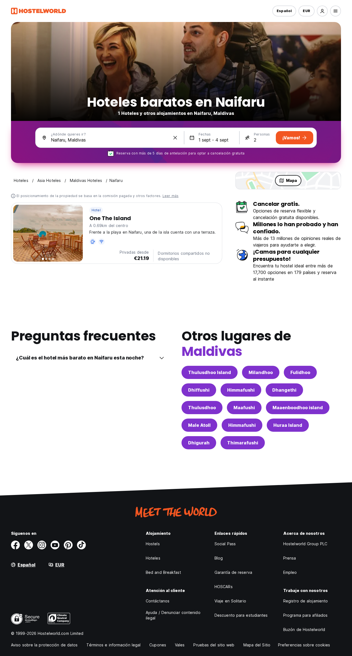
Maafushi (244, 407)
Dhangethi (284, 390)
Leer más (171, 196)
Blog (219, 558)
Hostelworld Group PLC (305, 543)
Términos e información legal (113, 645)
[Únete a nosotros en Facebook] (15, 545)
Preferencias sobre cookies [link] (304, 645)
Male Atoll (199, 425)
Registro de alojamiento (305, 601)
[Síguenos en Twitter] (28, 545)
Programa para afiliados (305, 615)
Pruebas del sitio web (213, 645)
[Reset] (175, 137)
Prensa (289, 558)
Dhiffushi (199, 390)
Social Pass (225, 543)
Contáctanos (157, 601)
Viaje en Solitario (230, 601)
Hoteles (153, 558)
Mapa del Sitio (256, 645)
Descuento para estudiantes (241, 615)
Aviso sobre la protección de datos (44, 645)
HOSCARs (224, 586)
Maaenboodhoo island (298, 407)
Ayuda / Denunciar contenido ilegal (173, 615)
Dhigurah (199, 442)
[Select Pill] (322, 10)
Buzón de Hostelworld (304, 629)
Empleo (290, 572)
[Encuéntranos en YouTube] (55, 545)
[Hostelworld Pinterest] (68, 545)
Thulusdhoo (202, 407)
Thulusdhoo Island (209, 372)
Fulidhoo (300, 372)
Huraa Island (287, 425)
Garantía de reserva (233, 572)
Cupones (157, 645)
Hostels (153, 543)
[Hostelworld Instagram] (41, 545)
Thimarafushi (242, 442)
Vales (180, 645)
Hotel (96, 210)
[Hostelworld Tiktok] (81, 545)
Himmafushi (241, 390)
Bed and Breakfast (163, 572)
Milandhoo (261, 372)
